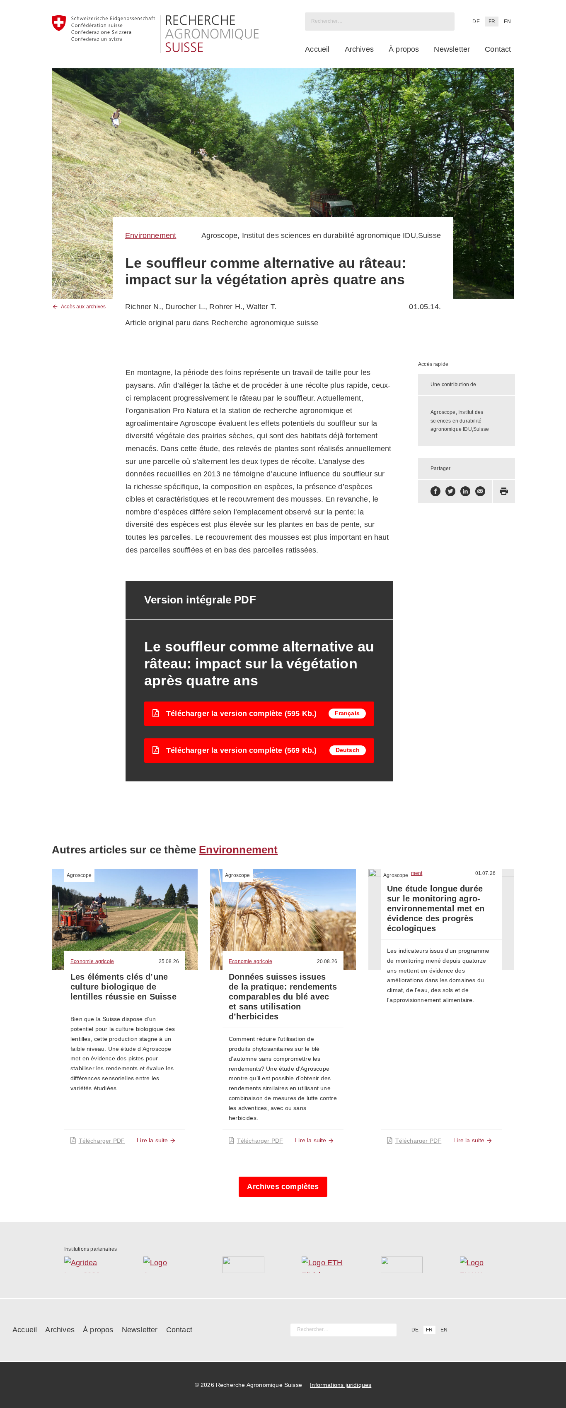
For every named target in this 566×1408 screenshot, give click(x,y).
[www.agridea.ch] (85, 1265)
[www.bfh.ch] (243, 1265)
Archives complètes (283, 1186)
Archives (359, 49)
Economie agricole (92, 961)
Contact (498, 49)
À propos (404, 49)
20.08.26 (327, 961)
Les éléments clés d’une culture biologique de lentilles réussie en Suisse (123, 986)
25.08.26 (169, 961)
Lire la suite (152, 1140)
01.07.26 (485, 873)
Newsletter (452, 49)
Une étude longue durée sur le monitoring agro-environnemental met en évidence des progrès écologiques (435, 908)
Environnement (150, 235)
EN (507, 21)
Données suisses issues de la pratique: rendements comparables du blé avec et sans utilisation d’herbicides (283, 996)
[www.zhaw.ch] (481, 1265)
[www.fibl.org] (402, 1265)
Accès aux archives (83, 307)
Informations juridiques (340, 1385)
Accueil (317, 49)
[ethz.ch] (322, 1265)
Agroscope (79, 875)
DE (475, 21)
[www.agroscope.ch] (164, 1265)
